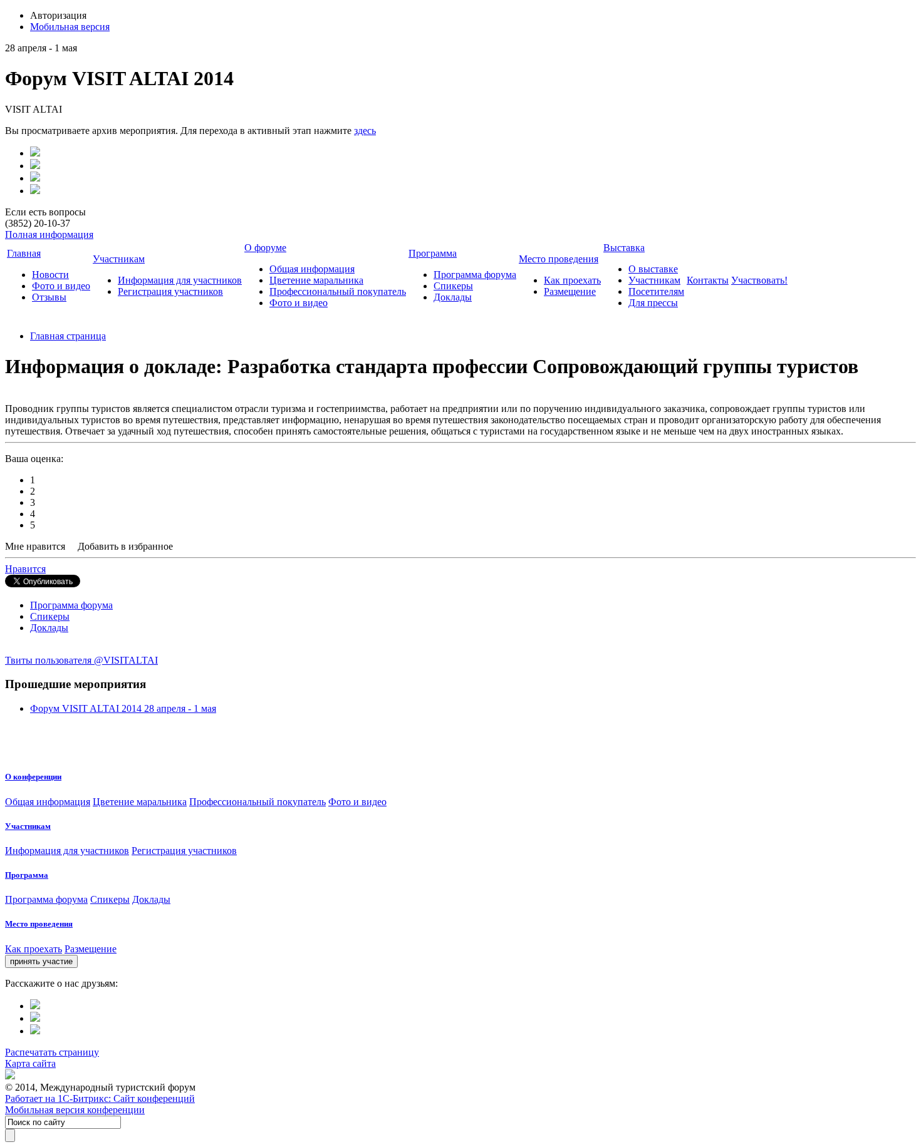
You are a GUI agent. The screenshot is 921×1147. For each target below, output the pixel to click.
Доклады (453, 297)
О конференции (33, 776)
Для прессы (653, 302)
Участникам (119, 259)
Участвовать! (759, 280)
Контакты (708, 280)
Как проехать (572, 280)
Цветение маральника (316, 280)
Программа (432, 253)
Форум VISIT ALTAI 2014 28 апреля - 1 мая (123, 708)
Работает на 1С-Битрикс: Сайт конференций (100, 1098)
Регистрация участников (170, 291)
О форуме (265, 247)
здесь (365, 130)
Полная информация (49, 234)
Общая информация (312, 269)
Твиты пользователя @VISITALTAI (81, 660)
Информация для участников (180, 280)
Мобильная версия (70, 26)
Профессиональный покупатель (337, 291)
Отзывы (49, 297)
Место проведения (558, 259)
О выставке (653, 269)
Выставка (624, 247)
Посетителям (656, 291)
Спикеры (453, 285)
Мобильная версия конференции (75, 1109)
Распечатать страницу (52, 1052)
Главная (24, 253)
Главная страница (68, 336)
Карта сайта (30, 1063)
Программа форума (475, 274)
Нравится (25, 568)
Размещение (570, 291)
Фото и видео (61, 285)
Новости (50, 274)
